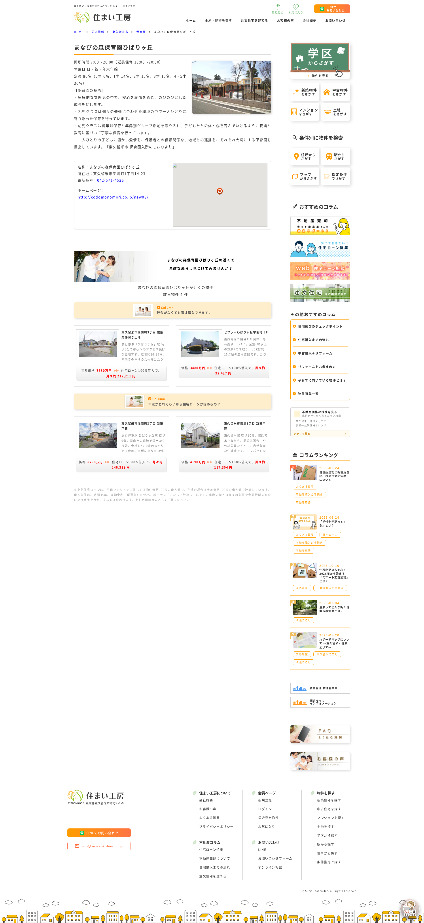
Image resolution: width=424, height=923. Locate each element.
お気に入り (266, 826)
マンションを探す (331, 817)
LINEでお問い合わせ (102, 833)
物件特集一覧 (308, 393)
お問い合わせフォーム (275, 858)
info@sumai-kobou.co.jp (102, 846)
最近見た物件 (268, 817)
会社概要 (309, 20)
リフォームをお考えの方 (317, 366)
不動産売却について (214, 858)
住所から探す (327, 853)
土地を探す (325, 826)
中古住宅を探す (329, 809)
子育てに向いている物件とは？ (322, 380)
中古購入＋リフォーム (315, 353)
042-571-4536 (110, 180)
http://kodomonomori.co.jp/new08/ (113, 197)
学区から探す (327, 835)
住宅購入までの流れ (313, 339)
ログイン (265, 809)
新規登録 (265, 800)
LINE (262, 849)
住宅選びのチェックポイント (320, 326)
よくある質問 (209, 817)
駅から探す (325, 844)
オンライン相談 (270, 867)
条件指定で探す (329, 862)
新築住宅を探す (329, 800)
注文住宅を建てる (254, 20)
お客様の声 (285, 20)
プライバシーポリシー (216, 826)
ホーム (191, 20)
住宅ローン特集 (211, 849)
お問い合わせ (335, 20)
